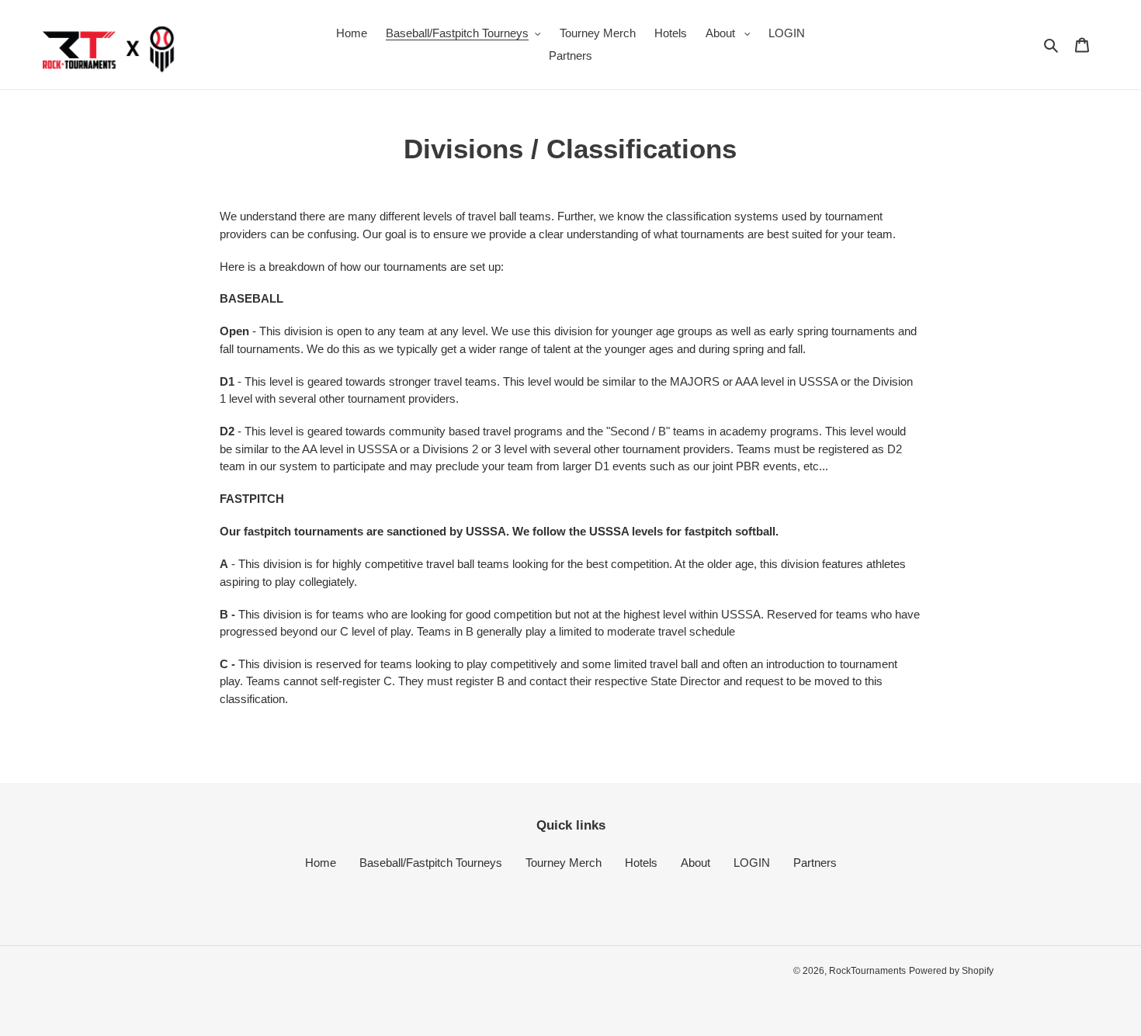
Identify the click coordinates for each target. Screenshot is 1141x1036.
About (695, 862)
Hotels (641, 862)
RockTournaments (867, 970)
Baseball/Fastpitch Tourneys (430, 862)
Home (320, 862)
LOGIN (752, 862)
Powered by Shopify (951, 970)
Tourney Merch (563, 862)
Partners (815, 862)
